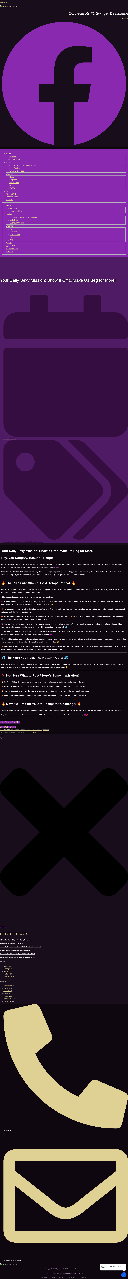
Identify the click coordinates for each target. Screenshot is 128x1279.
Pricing (8, 162)
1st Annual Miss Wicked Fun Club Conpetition (15, 950)
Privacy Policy (83, 1277)
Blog (11, 185)
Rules (11, 177)
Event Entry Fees (16, 171)
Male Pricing (14, 168)
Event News (7, 996)
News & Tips (7, 1001)
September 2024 (8, 976)
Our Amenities (15, 159)
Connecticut (27, 542)
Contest (5, 993)
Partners (9, 199)
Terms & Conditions (57, 1277)
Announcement (8, 542)
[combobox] (8, 738)
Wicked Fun (3, 2)
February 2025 (8, 969)
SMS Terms (71, 1277)
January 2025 (7, 971)
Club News (18, 542)
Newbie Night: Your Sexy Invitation (11, 943)
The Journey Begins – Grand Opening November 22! (17, 957)
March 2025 (7, 966)
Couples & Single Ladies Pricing (22, 165)
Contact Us (43, 1277)
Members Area (12, 197)
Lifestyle (9, 174)
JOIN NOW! (11, 194)
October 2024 (7, 974)
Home (8, 153)
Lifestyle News (37, 542)
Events (8, 191)
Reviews (13, 156)
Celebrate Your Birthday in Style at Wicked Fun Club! (17, 954)
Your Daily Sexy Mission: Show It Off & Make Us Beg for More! (20, 947)
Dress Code (14, 182)
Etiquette (13, 180)
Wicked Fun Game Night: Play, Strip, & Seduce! (15, 940)
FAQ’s (12, 188)
